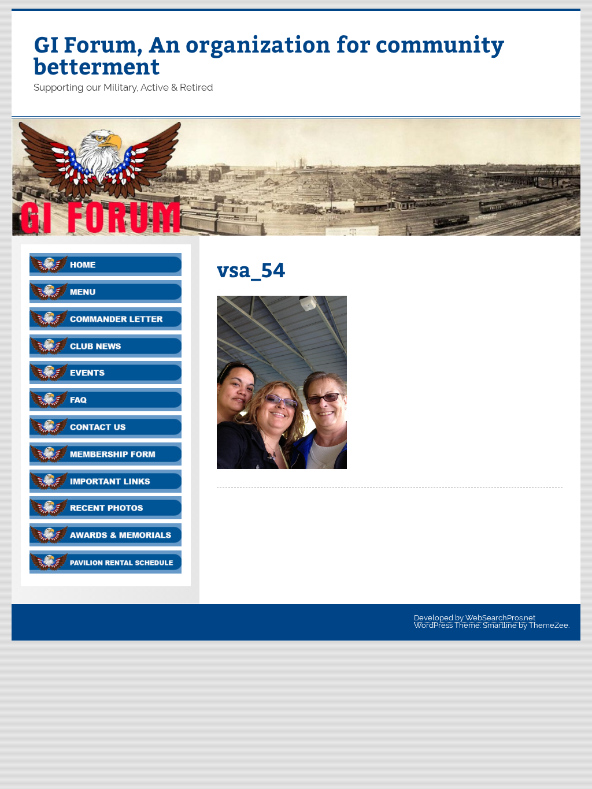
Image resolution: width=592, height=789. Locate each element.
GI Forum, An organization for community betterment (269, 54)
